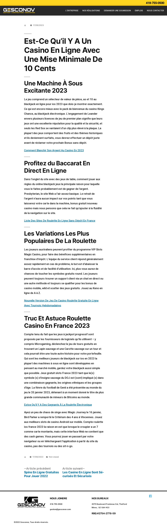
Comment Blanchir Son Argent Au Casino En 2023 (54, 150)
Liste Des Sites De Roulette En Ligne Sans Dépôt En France (59, 220)
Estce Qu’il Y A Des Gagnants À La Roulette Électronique (58, 404)
